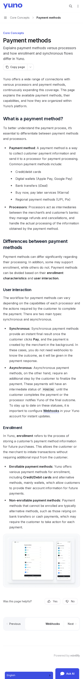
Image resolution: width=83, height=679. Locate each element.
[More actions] (78, 6)
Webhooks (51, 411)
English (11, 675)
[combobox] (29, 675)
